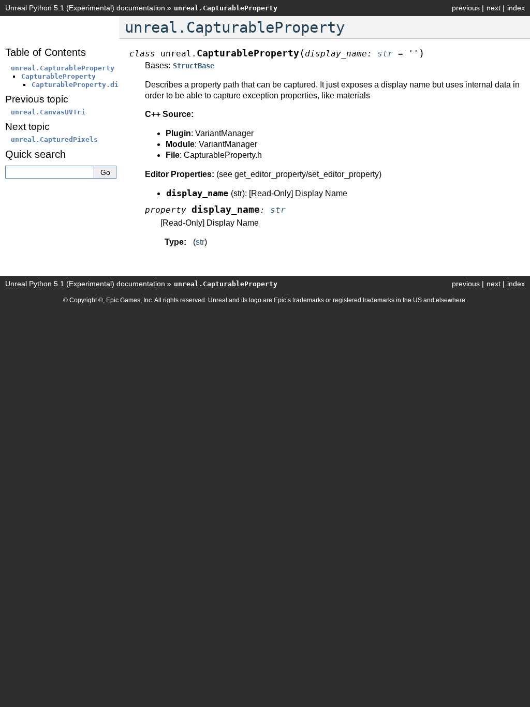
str (200, 242)
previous (466, 8)
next (493, 8)
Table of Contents (45, 52)
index (516, 8)
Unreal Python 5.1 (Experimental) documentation (85, 8)
